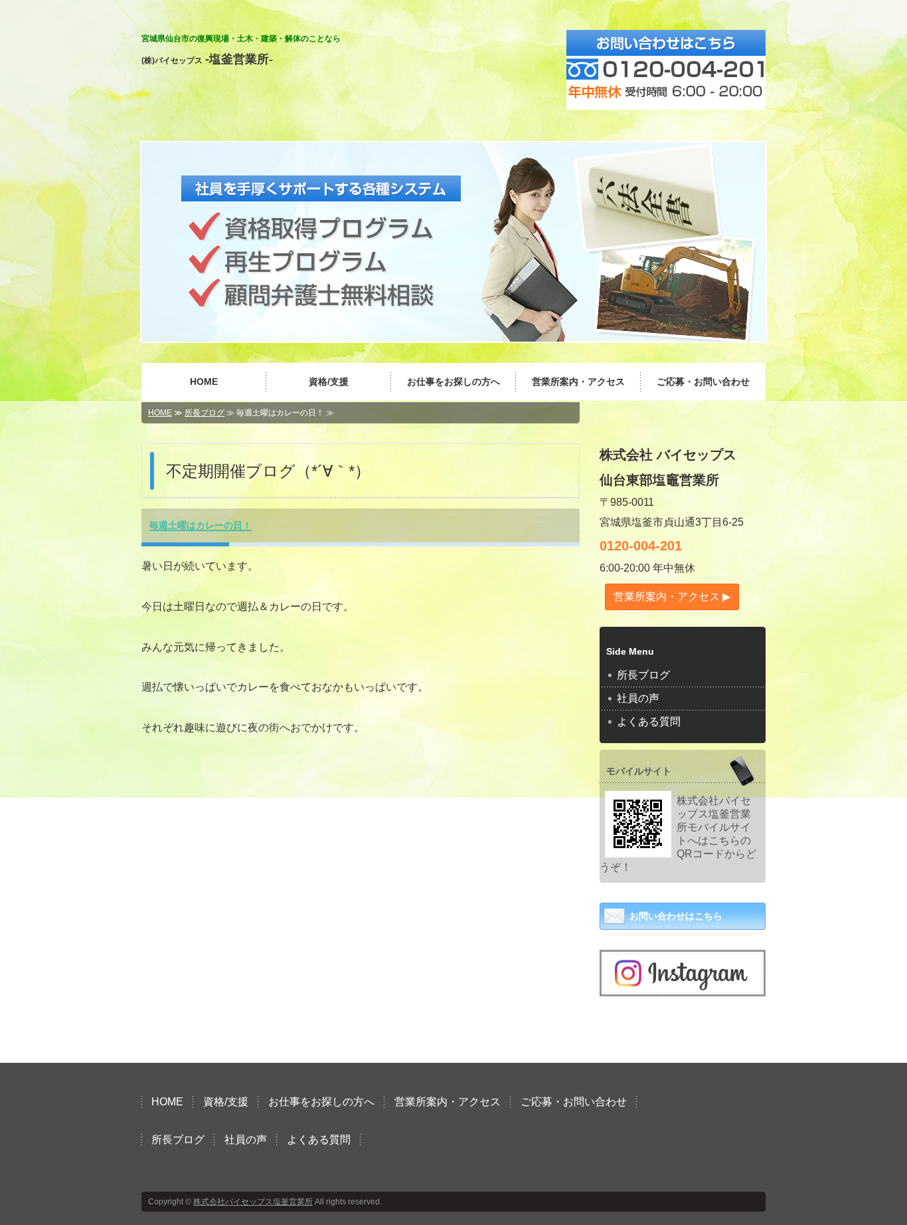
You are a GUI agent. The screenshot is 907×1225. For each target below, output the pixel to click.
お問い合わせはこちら (675, 916)
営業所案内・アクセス (578, 381)
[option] (453, 242)
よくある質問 (649, 721)
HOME (204, 381)
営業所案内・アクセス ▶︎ (672, 596)
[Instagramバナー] (682, 982)
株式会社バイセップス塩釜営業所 (253, 1201)
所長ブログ (204, 412)
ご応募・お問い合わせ (703, 381)
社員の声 (638, 698)
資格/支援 (329, 381)
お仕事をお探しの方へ (453, 381)
